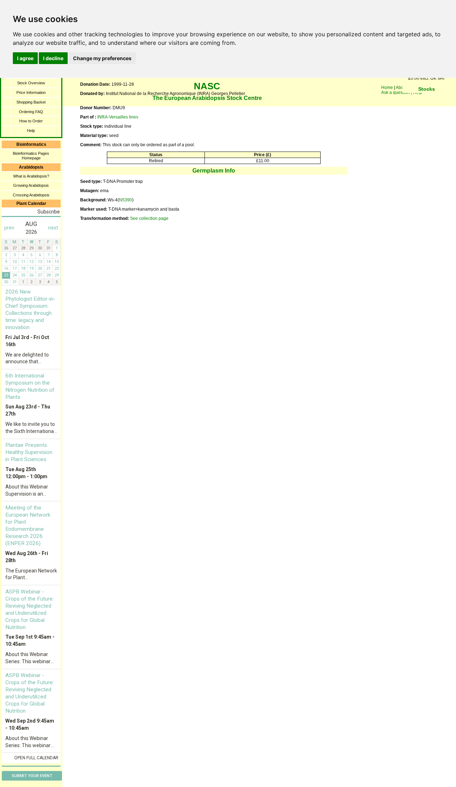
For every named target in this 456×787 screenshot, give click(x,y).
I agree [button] (25, 58)
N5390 (125, 199)
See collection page (149, 218)
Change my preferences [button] (102, 58)
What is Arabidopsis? (31, 176)
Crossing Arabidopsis (31, 195)
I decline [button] (53, 58)
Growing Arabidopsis (31, 185)
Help (31, 130)
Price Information (31, 92)
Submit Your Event (32, 775)
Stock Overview (31, 83)
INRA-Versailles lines (117, 117)
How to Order (31, 121)
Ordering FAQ (31, 112)
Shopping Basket (31, 102)
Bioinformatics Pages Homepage (31, 155)
